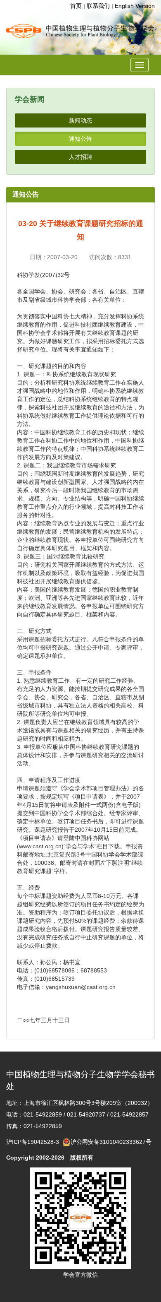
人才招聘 (80, 157)
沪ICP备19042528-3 (34, 1141)
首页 (76, 5)
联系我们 (98, 5)
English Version (135, 5)
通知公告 (80, 138)
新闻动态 (80, 120)
